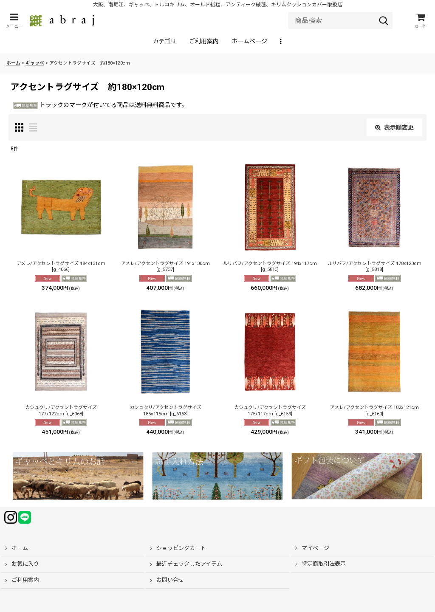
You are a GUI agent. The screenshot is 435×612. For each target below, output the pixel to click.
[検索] (383, 20)
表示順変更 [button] (399, 127)
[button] (14, 21)
